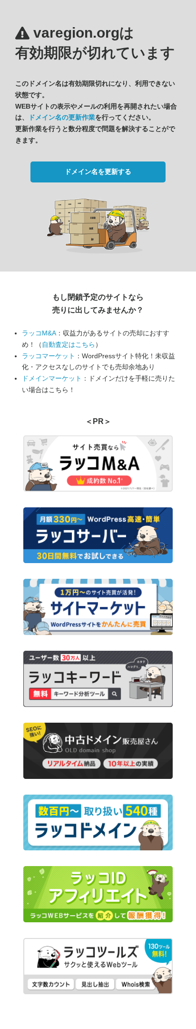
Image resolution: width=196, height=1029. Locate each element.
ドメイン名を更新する (98, 171)
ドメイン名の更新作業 (62, 117)
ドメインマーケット (52, 378)
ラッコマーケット (48, 356)
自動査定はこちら (68, 344)
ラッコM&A (39, 333)
